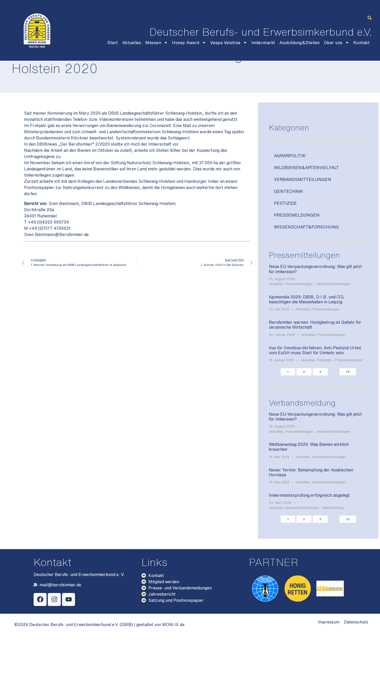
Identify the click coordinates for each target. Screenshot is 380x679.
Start (112, 43)
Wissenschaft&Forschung (306, 227)
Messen (153, 43)
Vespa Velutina (225, 43)
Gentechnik (288, 191)
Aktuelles (131, 43)
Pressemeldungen (297, 215)
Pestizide (285, 203)
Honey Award (185, 43)
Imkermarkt (263, 43)
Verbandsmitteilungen (302, 179)
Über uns (333, 43)
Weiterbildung (333, 507)
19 (347, 371)
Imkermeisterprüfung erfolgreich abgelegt (309, 495)
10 (347, 519)
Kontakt (361, 43)
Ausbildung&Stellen (299, 43)
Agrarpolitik (290, 156)
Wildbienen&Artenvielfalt (306, 167)
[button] (370, 18)
